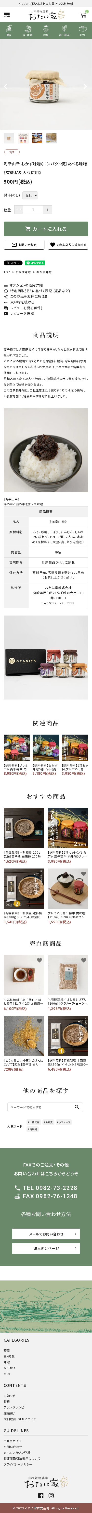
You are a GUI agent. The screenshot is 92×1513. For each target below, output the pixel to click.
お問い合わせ (24, 245)
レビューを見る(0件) (23, 307)
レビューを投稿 (19, 313)
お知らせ (10, 1395)
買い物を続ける (19, 301)
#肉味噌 (33, 1129)
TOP (7, 272)
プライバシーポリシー (18, 1464)
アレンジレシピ (14, 1407)
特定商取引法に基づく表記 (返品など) (37, 290)
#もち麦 (48, 1122)
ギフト (8, 1374)
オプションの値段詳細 (23, 285)
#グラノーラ (63, 1122)
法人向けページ (46, 1248)
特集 (7, 1401)
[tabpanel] (46, 84)
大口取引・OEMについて (20, 1419)
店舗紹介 (10, 1413)
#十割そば (34, 1122)
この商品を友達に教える (26, 296)
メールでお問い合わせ (46, 1234)
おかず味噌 (23, 272)
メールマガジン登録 (17, 1452)
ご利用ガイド (12, 1441)
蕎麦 (7, 1350)
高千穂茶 (10, 1368)
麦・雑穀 (9, 1356)
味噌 (7, 1362)
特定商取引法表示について (22, 1458)
